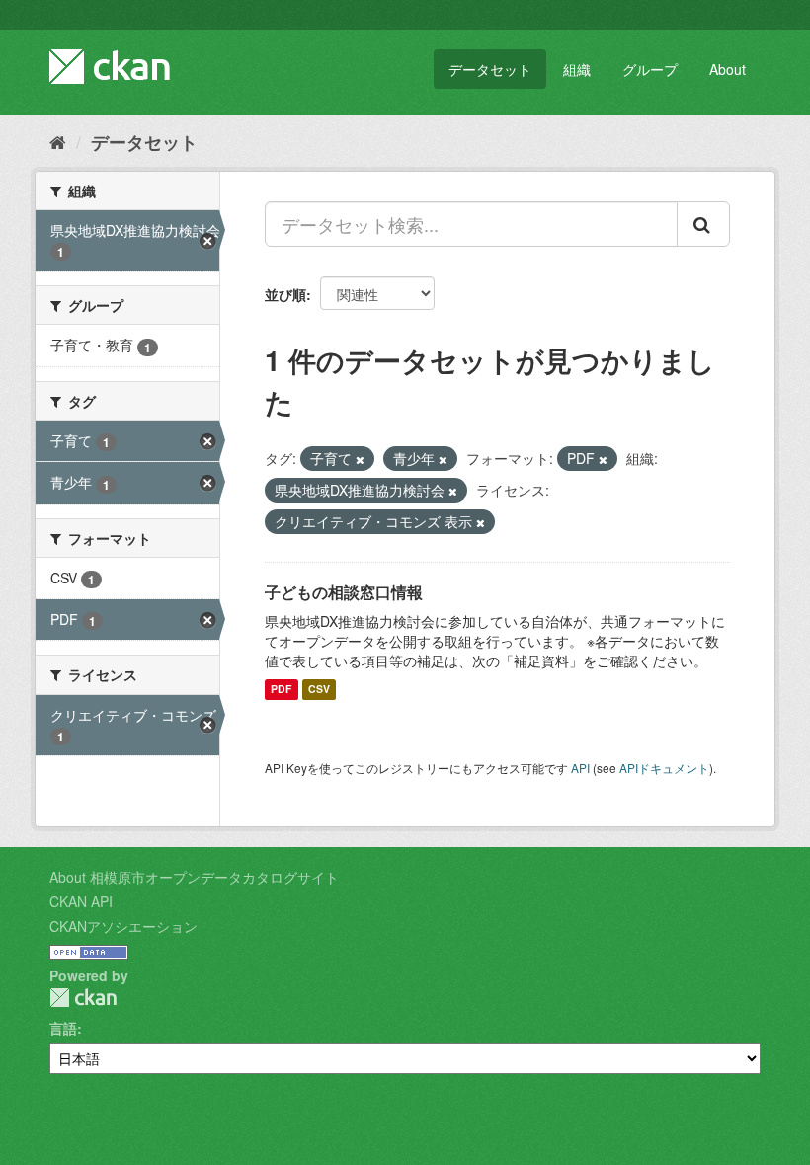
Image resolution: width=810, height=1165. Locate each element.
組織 (577, 69)
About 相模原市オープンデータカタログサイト (194, 877)
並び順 (285, 294)
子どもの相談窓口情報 (344, 592)
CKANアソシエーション (123, 926)
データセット (489, 69)
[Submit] (703, 224)
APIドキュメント (664, 767)
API (580, 767)
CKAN (83, 997)
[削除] (360, 459)
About (727, 69)
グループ (650, 69)
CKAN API (81, 901)
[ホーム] (57, 141)
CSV (319, 689)
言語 (63, 1028)
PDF (281, 689)
